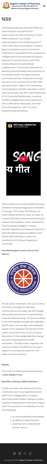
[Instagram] (25, 454)
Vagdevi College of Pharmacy (31, 460)
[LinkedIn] (19, 454)
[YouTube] (30, 454)
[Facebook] (14, 454)
